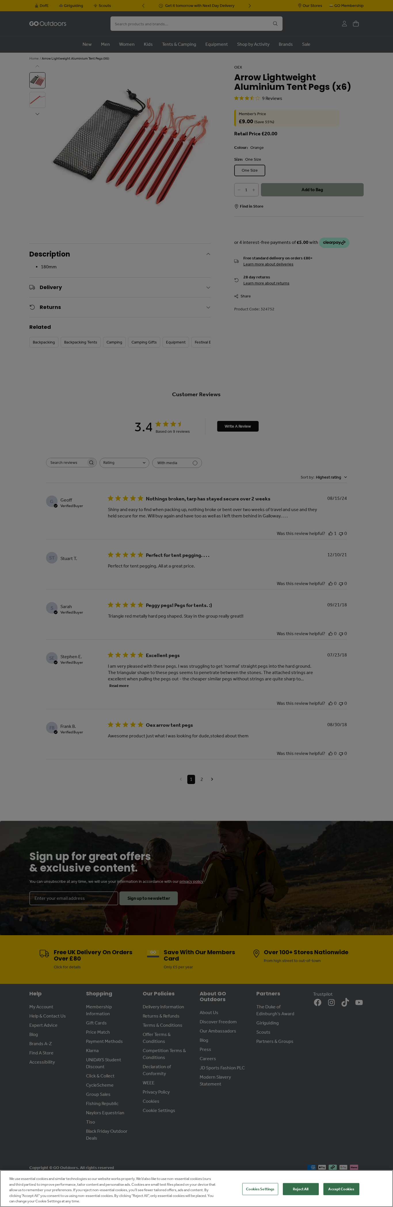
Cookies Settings (260, 1189)
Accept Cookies (341, 1189)
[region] (196, 1188)
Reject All (300, 1189)
